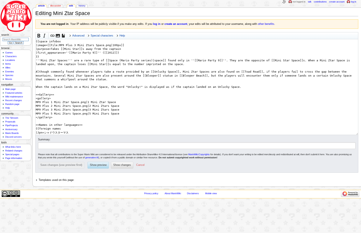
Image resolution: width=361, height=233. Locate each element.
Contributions (320, 1)
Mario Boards (12, 133)
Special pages (12, 154)
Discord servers (13, 137)
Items (8, 64)
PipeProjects (11, 125)
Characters (11, 56)
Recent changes (13, 100)
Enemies (9, 71)
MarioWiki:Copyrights (199, 154)
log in (156, 24)
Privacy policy (151, 193)
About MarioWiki (173, 193)
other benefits (266, 24)
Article (41, 5)
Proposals (10, 121)
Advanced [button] (78, 35)
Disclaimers (193, 193)
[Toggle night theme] (284, 1)
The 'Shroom (11, 118)
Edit (71, 5)
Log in (353, 1)
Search (5, 35)
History (82, 5)
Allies (7, 67)
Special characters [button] (102, 35)
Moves (8, 79)
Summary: (44, 139)
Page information (13, 158)
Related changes (13, 150)
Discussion (55, 5)
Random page (12, 104)
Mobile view (211, 193)
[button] (38, 35)
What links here (13, 147)
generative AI (91, 157)
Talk (309, 1)
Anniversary (11, 129)
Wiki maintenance (14, 96)
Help (7, 108)
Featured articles (13, 93)
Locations (10, 60)
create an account (175, 24)
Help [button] (122, 35)
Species (9, 75)
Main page (10, 89)
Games (9, 52)
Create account (336, 1)
